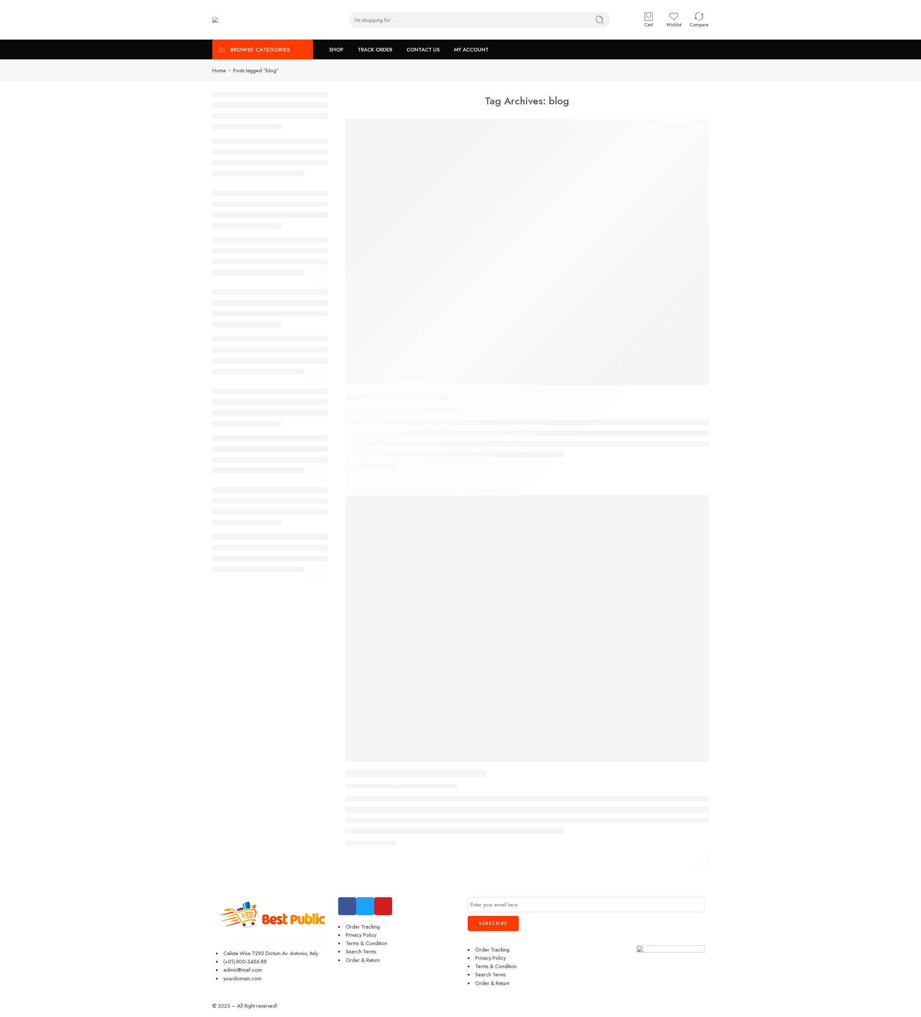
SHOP (336, 49)
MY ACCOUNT (471, 49)
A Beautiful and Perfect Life (397, 397)
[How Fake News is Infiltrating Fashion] (527, 628)
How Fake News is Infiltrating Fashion (415, 774)
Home (219, 70)
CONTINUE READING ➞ (370, 466)
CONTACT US (423, 49)
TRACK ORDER (375, 49)
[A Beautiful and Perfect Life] (527, 252)
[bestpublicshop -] (266, 20)
